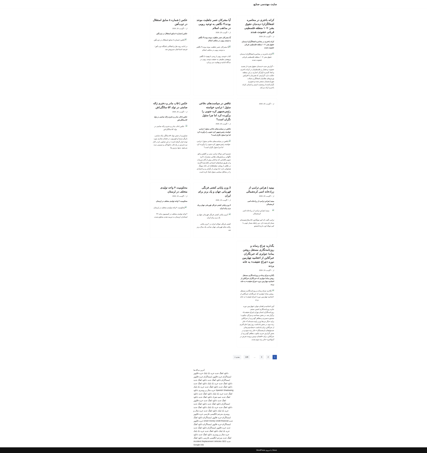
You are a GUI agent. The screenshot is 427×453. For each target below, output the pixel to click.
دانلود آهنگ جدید (214, 380)
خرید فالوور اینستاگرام (213, 377)
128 (246, 357)
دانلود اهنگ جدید (221, 373)
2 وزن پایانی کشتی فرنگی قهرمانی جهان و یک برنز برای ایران (214, 191)
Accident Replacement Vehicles (207, 441)
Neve (275, 450)
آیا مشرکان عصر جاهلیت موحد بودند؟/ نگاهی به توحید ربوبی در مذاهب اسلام (214, 23)
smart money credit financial (216, 421)
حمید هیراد (217, 397)
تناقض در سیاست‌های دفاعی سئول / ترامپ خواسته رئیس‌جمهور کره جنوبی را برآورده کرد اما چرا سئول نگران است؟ (215, 111)
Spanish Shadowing (224, 390)
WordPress (260, 450)
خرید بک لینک (209, 373)
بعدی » (237, 357)
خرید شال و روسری (207, 390)
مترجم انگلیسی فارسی (213, 414)
